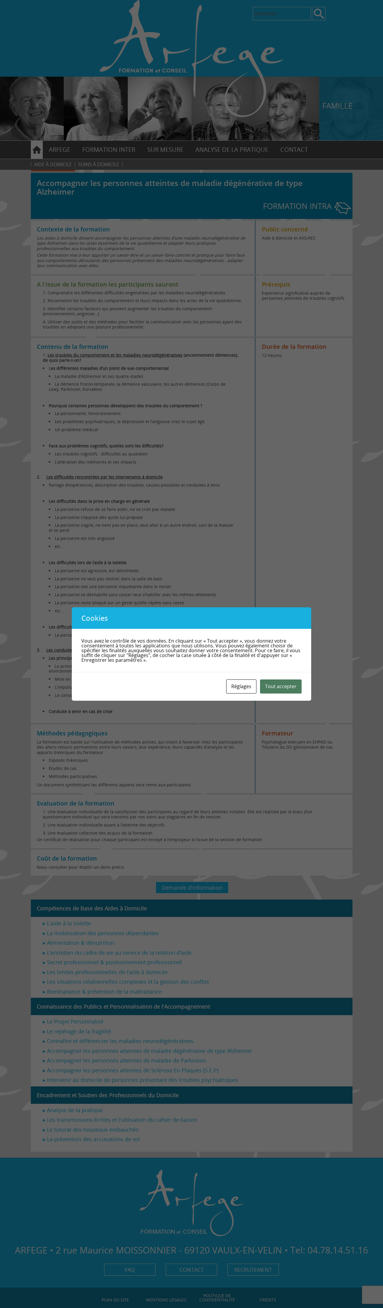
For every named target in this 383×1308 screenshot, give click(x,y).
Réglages (241, 686)
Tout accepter (281, 686)
